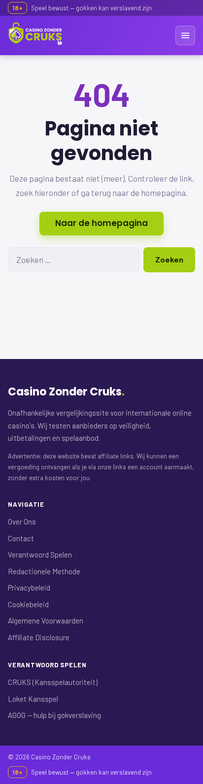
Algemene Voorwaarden (45, 620)
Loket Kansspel (33, 698)
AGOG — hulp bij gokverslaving (54, 715)
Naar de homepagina (101, 223)
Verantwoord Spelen (40, 554)
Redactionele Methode (44, 571)
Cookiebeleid (28, 604)
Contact (21, 538)
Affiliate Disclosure (38, 637)
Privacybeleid (29, 587)
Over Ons (22, 521)
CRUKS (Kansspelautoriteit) (53, 682)
